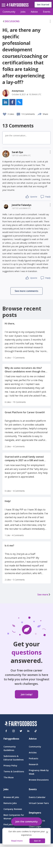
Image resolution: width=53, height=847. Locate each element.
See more (42, 594)
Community (9, 11)
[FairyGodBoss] (21, 724)
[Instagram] (13, 731)
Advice (34, 11)
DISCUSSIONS (12, 21)
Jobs (23, 11)
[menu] (4, 3)
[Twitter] (21, 731)
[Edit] (50, 22)
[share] (39, 113)
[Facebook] (6, 731)
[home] (17, 5)
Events (46, 11)
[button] (50, 22)
